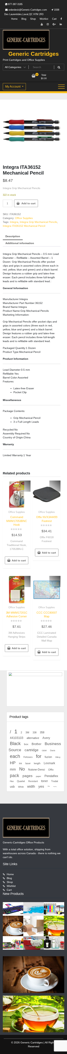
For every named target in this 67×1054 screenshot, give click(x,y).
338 (34, 732)
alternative (33, 737)
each (15, 756)
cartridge (32, 750)
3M (27, 732)
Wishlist (44, 18)
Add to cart (28, 203)
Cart (54, 18)
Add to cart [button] (19, 560)
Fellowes (28, 757)
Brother (36, 744)
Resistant (33, 781)
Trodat (54, 781)
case (44, 750)
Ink (20, 763)
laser (28, 763)
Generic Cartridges (33, 54)
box (26, 744)
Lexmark (49, 763)
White (21, 787)
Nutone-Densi (36, 769)
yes (41, 786)
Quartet (21, 781)
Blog (23, 18)
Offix (51, 769)
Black (15, 743)
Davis (52, 750)
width (31, 786)
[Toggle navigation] (61, 86)
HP (13, 762)
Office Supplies (24, 218)
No (22, 769)
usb (12, 786)
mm (13, 769)
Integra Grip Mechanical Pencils (38, 221)
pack (14, 775)
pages (28, 776)
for (38, 756)
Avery (46, 737)
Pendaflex (51, 776)
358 (42, 732)
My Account (13, 86)
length (37, 763)
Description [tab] (12, 236)
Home (14, 18)
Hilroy (57, 757)
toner (44, 781)
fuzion (48, 756)
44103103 (16, 737)
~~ (55, 786)
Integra (14, 221)
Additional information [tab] (19, 243)
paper (38, 776)
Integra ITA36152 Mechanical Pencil (24, 225)
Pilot (12, 781)
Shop (33, 18)
